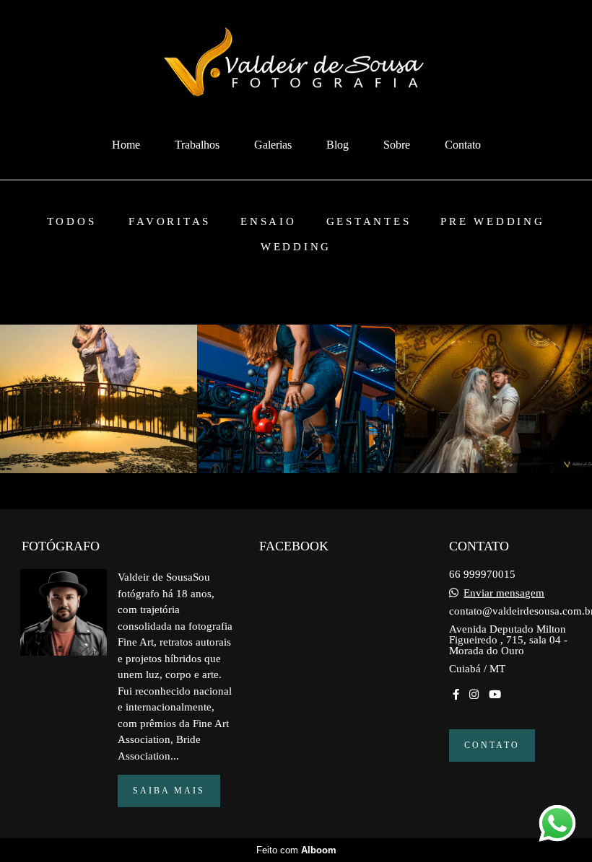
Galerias (273, 144)
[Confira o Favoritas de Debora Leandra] (295, 399)
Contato (463, 144)
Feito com (296, 850)
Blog (337, 144)
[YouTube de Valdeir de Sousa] (495, 694)
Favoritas (170, 221)
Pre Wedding (492, 221)
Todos (72, 221)
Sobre (396, 144)
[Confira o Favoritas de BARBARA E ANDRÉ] (98, 399)
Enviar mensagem (503, 593)
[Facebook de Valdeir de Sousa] (456, 694)
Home (126, 144)
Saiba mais (169, 791)
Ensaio (268, 221)
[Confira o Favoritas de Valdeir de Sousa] (493, 399)
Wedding (296, 247)
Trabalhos (197, 144)
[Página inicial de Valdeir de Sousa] (296, 64)
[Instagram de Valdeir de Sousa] (474, 694)
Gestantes (369, 221)
